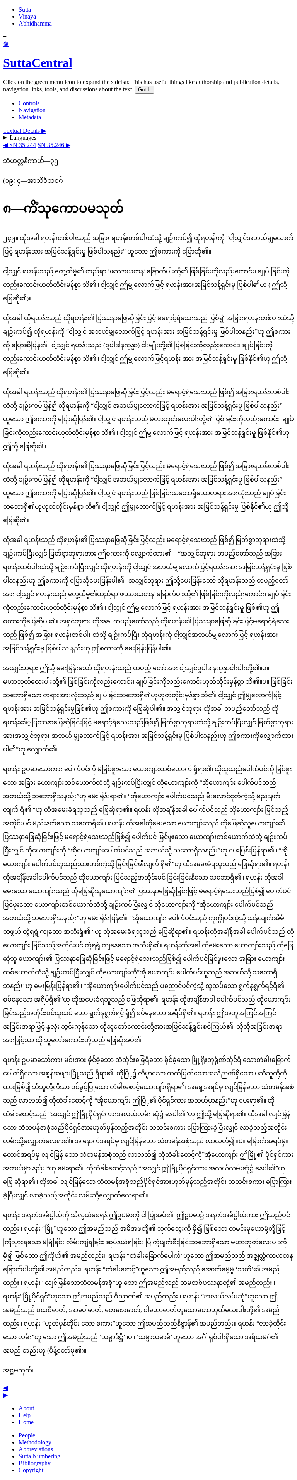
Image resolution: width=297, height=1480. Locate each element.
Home (26, 1422)
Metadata (30, 117)
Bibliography (35, 1463)
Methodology (35, 1442)
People (27, 1435)
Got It (144, 90)
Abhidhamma (35, 23)
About (26, 1408)
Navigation (32, 110)
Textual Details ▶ (24, 130)
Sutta (25, 9)
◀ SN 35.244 (19, 145)
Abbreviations (36, 1449)
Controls (29, 103)
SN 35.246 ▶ (54, 145)
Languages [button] (23, 137)
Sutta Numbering (39, 1456)
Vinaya (27, 16)
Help (25, 1415)
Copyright (31, 1470)
